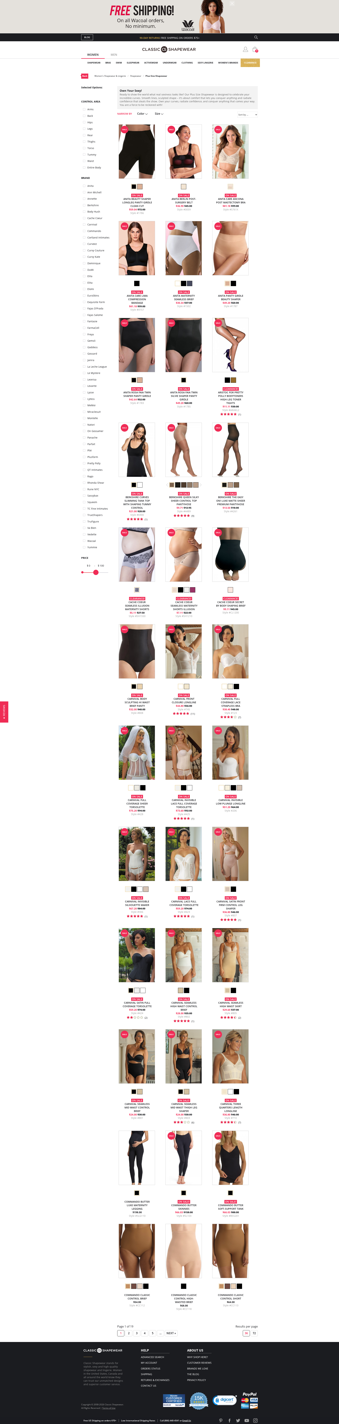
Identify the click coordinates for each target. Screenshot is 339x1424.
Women (93, 55)
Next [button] (201, 484)
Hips (90, 122)
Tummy (91, 154)
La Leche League (97, 366)
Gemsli (91, 340)
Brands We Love (197, 1368)
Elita (90, 282)
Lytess (91, 399)
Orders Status (150, 1368)
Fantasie (92, 321)
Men (114, 55)
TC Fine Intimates (97, 508)
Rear (90, 135)
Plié (89, 450)
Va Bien (91, 528)
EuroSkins (93, 295)
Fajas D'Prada (95, 308)
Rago (90, 476)
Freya (90, 334)
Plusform (92, 457)
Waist (90, 161)
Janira (90, 360)
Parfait (91, 444)
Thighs (91, 141)
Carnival (92, 224)
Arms (90, 109)
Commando (94, 231)
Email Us (186, 1420)
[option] (133, 186)
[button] (224, 1401)
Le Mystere (93, 373)
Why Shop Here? (197, 1357)
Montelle (92, 418)
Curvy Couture (95, 250)
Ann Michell (94, 192)
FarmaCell (93, 327)
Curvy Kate (93, 256)
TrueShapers (95, 515)
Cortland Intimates (98, 237)
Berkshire (93, 205)
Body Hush (93, 211)
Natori (91, 424)
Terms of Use (108, 1408)
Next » (171, 1333)
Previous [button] (167, 484)
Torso (90, 148)
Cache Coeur (94, 218)
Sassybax (92, 495)
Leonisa (91, 379)
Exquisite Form (96, 302)
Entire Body (94, 167)
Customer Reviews (199, 1362)
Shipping (146, 1374)
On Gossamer (95, 431)
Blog (87, 37)
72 (254, 1333)
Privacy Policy (196, 1380)
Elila (89, 276)
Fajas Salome (95, 315)
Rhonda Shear (95, 482)
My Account (149, 1362)
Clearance (250, 62)
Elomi (90, 289)
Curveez (92, 244)
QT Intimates (95, 469)
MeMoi (91, 405)
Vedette (91, 534)
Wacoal (91, 541)
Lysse (90, 392)
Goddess (92, 347)
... (160, 1333)
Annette (92, 198)
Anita (90, 186)
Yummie (92, 547)
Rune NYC (93, 489)
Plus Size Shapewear (156, 75)
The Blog (193, 1374)
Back (84, 75)
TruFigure (93, 521)
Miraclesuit (94, 411)
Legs (90, 128)
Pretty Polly (93, 463)
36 (246, 1333)
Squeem (92, 502)
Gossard (92, 353)
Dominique (93, 263)
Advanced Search (152, 1357)
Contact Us (148, 1385)
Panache (92, 437)
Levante (92, 386)
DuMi (90, 269)
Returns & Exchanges (155, 1380)
